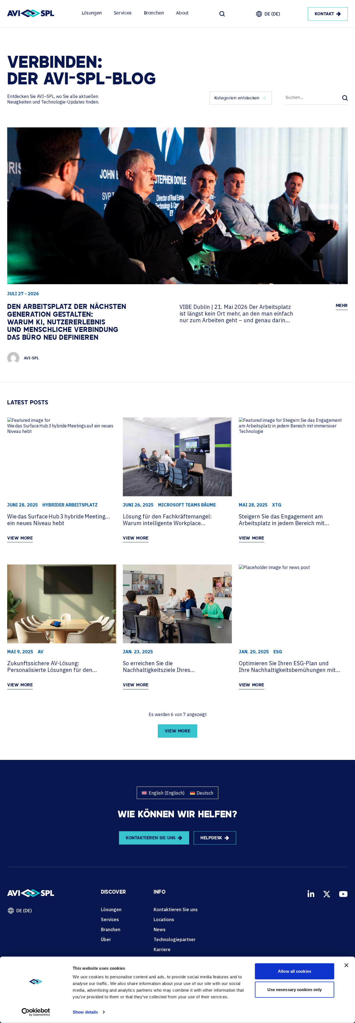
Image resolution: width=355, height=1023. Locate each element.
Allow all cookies (294, 971)
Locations (164, 919)
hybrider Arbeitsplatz (70, 505)
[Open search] (222, 13)
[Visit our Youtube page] (343, 894)
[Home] (30, 13)
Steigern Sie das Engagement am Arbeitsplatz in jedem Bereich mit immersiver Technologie (281, 519)
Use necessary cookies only (294, 989)
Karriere (162, 949)
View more (20, 538)
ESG (277, 651)
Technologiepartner (175, 939)
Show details (85, 1012)
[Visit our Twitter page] (327, 894)
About (182, 13)
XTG (276, 505)
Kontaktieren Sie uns (176, 909)
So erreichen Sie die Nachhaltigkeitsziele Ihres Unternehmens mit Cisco (156, 666)
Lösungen (92, 13)
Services (122, 13)
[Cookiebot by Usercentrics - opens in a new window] (36, 1012)
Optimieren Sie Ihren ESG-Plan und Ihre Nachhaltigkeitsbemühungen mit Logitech (287, 666)
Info (159, 892)
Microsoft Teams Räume (187, 505)
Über (106, 939)
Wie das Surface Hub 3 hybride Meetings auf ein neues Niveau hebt (58, 519)
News (160, 929)
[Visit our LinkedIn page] (311, 894)
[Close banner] (346, 965)
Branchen (154, 13)
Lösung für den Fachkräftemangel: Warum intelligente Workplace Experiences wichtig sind (167, 519)
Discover (113, 892)
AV (40, 651)
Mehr (342, 306)
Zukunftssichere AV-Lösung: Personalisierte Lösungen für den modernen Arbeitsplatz (49, 666)
